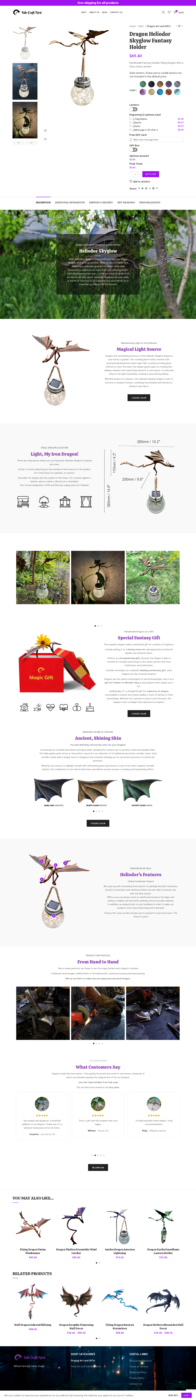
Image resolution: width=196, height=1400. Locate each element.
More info (173, 1395)
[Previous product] (176, 26)
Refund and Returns (140, 1360)
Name (138, 122)
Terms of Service (138, 1366)
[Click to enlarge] (45, 139)
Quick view (51, 1210)
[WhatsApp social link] (150, 188)
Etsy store (114, 1087)
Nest (141, 26)
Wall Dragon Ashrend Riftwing (32, 1324)
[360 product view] (45, 130)
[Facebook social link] (139, 188)
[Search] (163, 12)
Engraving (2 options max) (145, 114)
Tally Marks (141, 118)
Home (132, 26)
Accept (186, 1395)
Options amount (139, 155)
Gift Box (134, 145)
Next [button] (31, 143)
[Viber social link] (157, 188)
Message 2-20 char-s (146, 129)
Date (137, 126)
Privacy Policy (136, 1377)
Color (132, 90)
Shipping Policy (137, 1372)
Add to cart (150, 174)
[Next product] (182, 26)
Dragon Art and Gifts (159, 26)
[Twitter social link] (142, 188)
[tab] (43, 201)
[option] (24, 42)
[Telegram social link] (153, 188)
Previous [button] (18, 143)
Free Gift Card (137, 134)
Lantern (134, 104)
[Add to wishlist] (51, 1217)
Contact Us (135, 1383)
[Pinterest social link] (146, 188)
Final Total (135, 163)
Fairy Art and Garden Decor (86, 1366)
